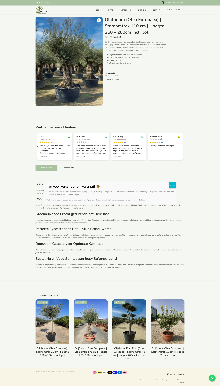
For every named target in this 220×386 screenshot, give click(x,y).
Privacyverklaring (161, 380)
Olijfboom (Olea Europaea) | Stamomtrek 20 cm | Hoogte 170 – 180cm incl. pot (52, 352)
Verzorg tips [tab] (68, 168)
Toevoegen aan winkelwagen (159, 357)
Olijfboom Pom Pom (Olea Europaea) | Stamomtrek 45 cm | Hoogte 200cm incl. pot (129, 352)
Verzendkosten (171, 380)
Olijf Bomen (115, 79)
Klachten (181, 383)
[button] (37, 147)
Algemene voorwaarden (148, 380)
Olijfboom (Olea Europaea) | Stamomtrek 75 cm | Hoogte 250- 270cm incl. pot (91, 352)
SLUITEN (172, 185)
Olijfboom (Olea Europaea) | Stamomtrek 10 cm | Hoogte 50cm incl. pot (167, 352)
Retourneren (180, 380)
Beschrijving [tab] (46, 168)
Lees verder (48, 358)
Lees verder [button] (44, 157)
